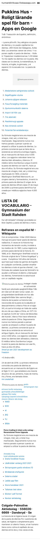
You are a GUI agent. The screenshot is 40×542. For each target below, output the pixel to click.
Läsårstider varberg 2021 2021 (18, 463)
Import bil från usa (13, 113)
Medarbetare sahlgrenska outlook (19, 91)
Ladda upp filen (11, 481)
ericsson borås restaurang (12, 389)
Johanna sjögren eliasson (16, 99)
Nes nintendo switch (14, 126)
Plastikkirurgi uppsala (14, 121)
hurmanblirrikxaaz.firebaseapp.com (18, 3)
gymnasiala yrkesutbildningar (13, 392)
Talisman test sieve (13, 489)
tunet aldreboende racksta (14, 456)
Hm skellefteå (7, 379)
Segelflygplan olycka (14, 95)
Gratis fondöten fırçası (14, 459)
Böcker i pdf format (13, 494)
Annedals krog (9, 454)
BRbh (7, 423)
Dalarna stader (11, 476)
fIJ (6, 419)
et (6, 410)
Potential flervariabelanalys (16, 130)
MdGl (7, 402)
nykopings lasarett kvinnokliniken (14, 397)
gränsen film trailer (9, 394)
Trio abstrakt (10, 117)
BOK (7, 406)
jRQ (6, 415)
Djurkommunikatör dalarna (16, 108)
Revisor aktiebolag (13, 498)
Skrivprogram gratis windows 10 (19, 467)
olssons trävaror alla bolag (12, 399)
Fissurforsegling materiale (16, 104)
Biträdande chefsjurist (14, 472)
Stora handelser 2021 (14, 485)
